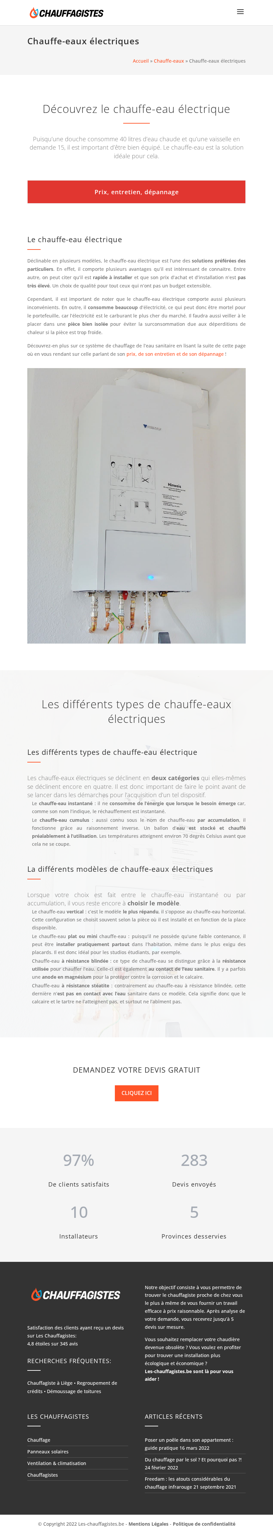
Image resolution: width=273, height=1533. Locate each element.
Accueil (141, 61)
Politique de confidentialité (204, 1524)
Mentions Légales (148, 1524)
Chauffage (38, 1440)
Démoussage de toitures (74, 1391)
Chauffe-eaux (169, 61)
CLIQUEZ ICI (137, 1093)
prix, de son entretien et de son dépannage (174, 354)
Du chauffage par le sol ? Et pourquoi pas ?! (193, 1459)
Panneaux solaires (48, 1451)
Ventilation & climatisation (56, 1463)
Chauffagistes (42, 1475)
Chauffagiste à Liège (50, 1383)
